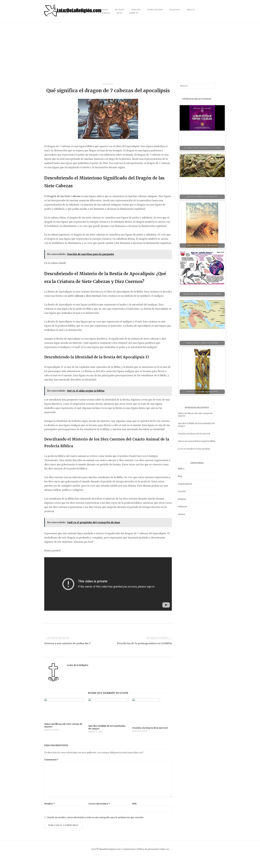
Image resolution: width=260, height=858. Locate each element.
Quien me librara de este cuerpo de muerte (195, 414)
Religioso (175, 9)
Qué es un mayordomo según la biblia (196, 441)
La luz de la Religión (77, 665)
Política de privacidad (147, 849)
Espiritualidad (155, 9)
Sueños (106, 13)
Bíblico (191, 9)
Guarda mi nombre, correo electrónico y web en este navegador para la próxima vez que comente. (95, 817)
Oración (182, 491)
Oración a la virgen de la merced (194, 433)
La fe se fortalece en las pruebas (194, 449)
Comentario (51, 759)
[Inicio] (73, 15)
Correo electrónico (99, 803)
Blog (119, 13)
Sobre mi (133, 13)
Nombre (49, 803)
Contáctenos (128, 849)
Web (134, 803)
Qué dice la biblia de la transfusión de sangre (196, 424)
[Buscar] (212, 84)
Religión (108, 84)
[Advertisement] (130, 53)
